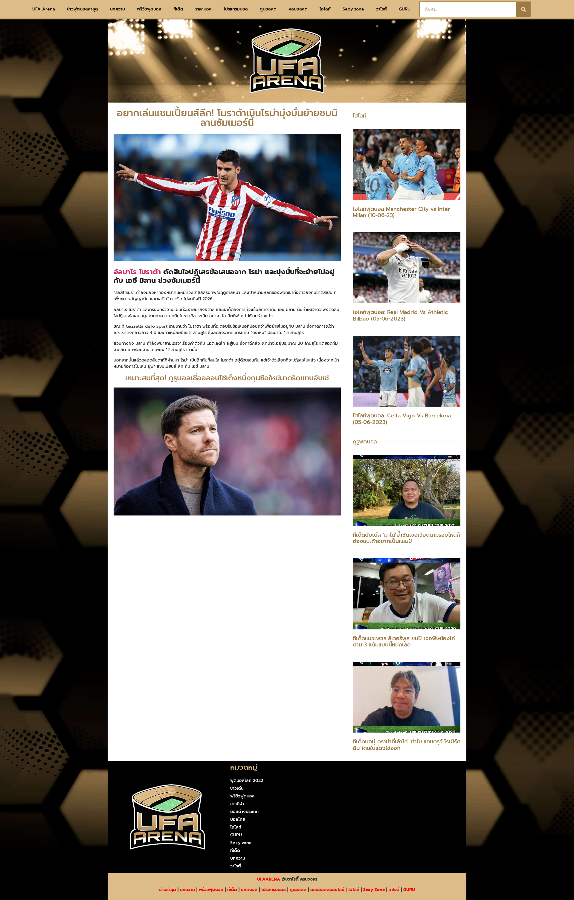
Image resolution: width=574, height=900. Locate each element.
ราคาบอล (203, 9)
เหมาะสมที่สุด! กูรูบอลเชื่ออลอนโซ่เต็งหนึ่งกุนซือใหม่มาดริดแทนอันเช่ (227, 378)
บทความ (117, 9)
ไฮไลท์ (325, 9)
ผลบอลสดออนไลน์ (327, 890)
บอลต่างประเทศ (244, 812)
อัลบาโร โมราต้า (137, 271)
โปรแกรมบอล (236, 9)
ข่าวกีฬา (237, 804)
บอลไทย (237, 819)
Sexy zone (353, 9)
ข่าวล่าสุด (167, 890)
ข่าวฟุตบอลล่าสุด (82, 9)
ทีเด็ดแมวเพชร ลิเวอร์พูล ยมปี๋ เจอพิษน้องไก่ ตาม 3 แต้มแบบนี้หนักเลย (404, 641)
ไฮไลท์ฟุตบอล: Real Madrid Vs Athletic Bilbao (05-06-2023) (400, 315)
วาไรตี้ (381, 9)
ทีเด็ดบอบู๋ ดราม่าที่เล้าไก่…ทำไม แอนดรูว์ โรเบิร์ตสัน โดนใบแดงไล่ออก (406, 744)
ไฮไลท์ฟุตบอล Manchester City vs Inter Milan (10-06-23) (401, 212)
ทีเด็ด (178, 9)
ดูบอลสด (268, 9)
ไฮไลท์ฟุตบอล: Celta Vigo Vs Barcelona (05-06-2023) (402, 418)
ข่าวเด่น (237, 788)
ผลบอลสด (298, 9)
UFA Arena (43, 9)
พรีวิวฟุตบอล (149, 9)
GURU (404, 9)
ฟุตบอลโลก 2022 (246, 780)
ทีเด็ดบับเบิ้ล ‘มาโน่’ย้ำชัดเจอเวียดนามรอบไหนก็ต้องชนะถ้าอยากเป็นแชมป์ (406, 538)
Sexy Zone (374, 890)
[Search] (523, 9)
